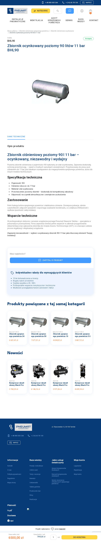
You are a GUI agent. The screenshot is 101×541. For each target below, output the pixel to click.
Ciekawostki (34, 482)
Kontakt (10, 466)
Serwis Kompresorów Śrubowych (59, 469)
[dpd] (16, 520)
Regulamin (11, 478)
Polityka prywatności (14, 474)
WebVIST (62, 529)
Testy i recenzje (35, 474)
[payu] (16, 510)
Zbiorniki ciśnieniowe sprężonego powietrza (34, 31)
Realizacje (33, 499)
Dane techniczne (16, 136)
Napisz (89, 2)
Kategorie (42, 11)
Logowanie (77, 466)
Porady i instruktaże (36, 466)
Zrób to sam (34, 470)
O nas (9, 470)
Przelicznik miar (35, 491)
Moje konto (77, 474)
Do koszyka (79, 537)
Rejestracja (78, 470)
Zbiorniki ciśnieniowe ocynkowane (62, 31)
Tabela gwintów (35, 487)
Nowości (32, 478)
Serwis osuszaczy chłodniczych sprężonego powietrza (60, 481)
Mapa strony (11, 482)
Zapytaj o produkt (52, 260)
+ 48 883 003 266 (51, 2)
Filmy (31, 495)
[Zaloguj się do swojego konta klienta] (82, 11)
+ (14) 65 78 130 (72, 2)
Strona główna (12, 31)
